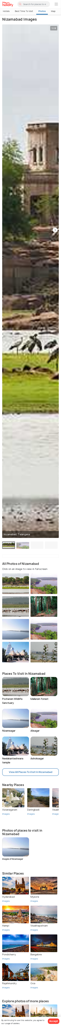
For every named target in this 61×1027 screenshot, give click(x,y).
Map (53, 11)
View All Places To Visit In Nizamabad (30, 772)
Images (6, 813)
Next (55, 230)
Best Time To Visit (24, 11)
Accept (53, 1021)
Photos (42, 11)
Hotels (6, 11)
